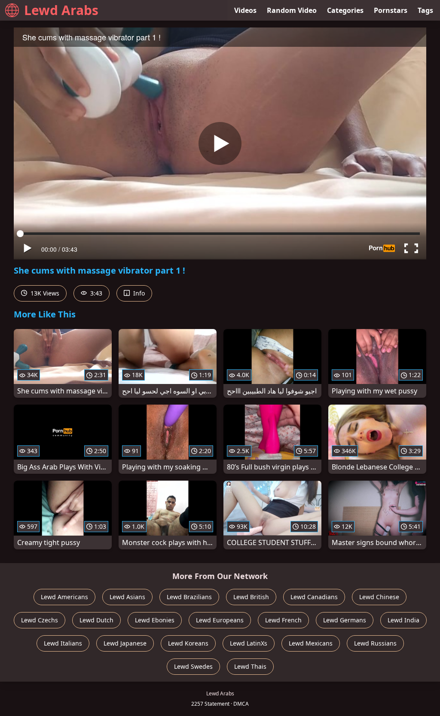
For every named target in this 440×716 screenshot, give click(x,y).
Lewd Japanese (125, 643)
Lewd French (283, 620)
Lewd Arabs (61, 10)
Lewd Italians (63, 643)
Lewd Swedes (193, 666)
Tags (425, 10)
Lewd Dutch (96, 620)
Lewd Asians (127, 597)
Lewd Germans (344, 620)
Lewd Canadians (314, 597)
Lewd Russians (375, 643)
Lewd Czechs (39, 620)
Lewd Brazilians (189, 597)
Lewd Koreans (188, 643)
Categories (345, 10)
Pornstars (390, 10)
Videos (245, 10)
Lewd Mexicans (311, 643)
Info (138, 293)
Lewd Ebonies (154, 620)
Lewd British (251, 597)
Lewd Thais (250, 666)
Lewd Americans (64, 597)
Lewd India (403, 620)
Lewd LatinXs (248, 643)
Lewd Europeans (220, 620)
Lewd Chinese (379, 597)
